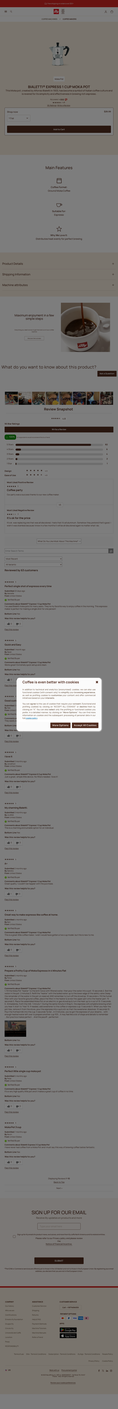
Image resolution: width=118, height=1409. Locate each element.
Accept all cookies (85, 725)
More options (60, 725)
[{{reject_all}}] (97, 682)
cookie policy (31, 718)
